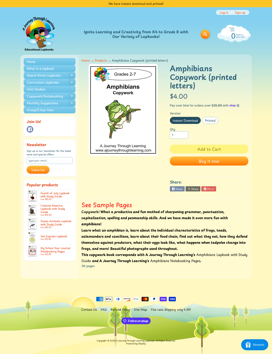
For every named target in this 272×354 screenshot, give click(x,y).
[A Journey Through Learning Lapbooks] (39, 34)
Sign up (240, 12)
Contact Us (89, 309)
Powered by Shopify (136, 343)
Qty (172, 129)
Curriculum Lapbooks (51, 83)
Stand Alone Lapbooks (51, 76)
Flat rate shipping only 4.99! (171, 309)
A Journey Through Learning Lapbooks (135, 340)
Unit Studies (36, 89)
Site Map (140, 309)
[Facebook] (30, 129)
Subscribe (38, 170)
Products (101, 60)
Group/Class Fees (40, 109)
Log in (224, 12)
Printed (211, 121)
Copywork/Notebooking (51, 97)
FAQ (104, 309)
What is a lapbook (40, 68)
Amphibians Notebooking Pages (175, 260)
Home (31, 61)
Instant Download (187, 121)
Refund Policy (120, 309)
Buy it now (209, 161)
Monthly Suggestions (51, 104)
